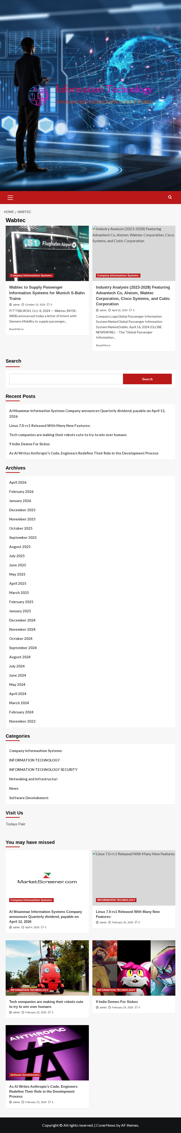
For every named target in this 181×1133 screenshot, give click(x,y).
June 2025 (17, 565)
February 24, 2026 (122, 1007)
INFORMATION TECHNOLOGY (34, 760)
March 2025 (19, 592)
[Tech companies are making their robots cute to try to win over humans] (47, 968)
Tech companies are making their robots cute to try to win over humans (68, 435)
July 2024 (17, 666)
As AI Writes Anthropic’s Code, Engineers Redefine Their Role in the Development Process (83, 453)
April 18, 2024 (120, 310)
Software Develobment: (29, 798)
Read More (16, 329)
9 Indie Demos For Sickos (29, 444)
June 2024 (17, 675)
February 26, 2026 (122, 922)
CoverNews (105, 1125)
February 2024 (21, 712)
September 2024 (23, 648)
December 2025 (22, 510)
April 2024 (17, 693)
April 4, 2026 (32, 927)
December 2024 (22, 620)
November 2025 (22, 519)
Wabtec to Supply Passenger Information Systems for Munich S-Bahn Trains (47, 293)
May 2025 (17, 574)
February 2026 (21, 491)
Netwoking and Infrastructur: (33, 779)
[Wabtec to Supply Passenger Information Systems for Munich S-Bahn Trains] (47, 253)
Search (13, 361)
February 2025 (21, 602)
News (13, 788)
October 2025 (21, 528)
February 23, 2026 (35, 1102)
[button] (10, 197)
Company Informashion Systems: (31, 275)
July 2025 (17, 556)
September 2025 (23, 537)
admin (16, 304)
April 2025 (17, 583)
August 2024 (20, 657)
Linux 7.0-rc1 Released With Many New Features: (49, 425)
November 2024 (22, 629)
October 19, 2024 (35, 304)
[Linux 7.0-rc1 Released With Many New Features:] (134, 878)
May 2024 (17, 684)
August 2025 (20, 546)
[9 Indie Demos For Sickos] (134, 968)
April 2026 (17, 482)
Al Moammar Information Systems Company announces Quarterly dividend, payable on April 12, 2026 (87, 413)
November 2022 (22, 721)
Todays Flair (15, 824)
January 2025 (20, 611)
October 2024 (21, 638)
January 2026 (20, 501)
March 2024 (19, 703)
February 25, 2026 (35, 1012)
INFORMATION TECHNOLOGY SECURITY (43, 769)
